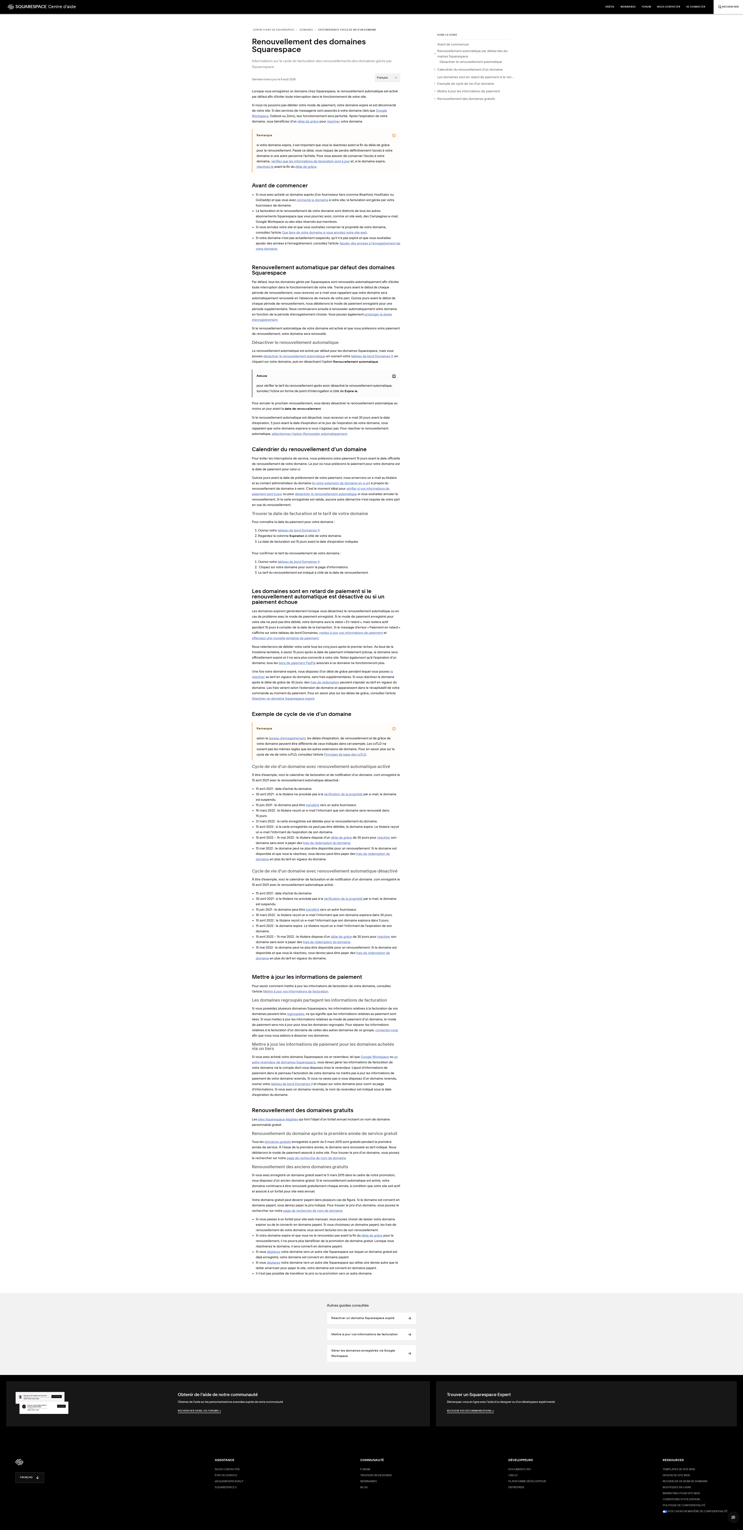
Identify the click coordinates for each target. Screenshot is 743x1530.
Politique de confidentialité (684, 1505)
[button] (733, 1517)
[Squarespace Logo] (19, 1462)
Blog (364, 1487)
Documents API (519, 1469)
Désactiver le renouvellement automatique (471, 62)
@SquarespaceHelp (229, 1481)
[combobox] (387, 77)
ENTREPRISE (516, 1487)
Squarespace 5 (226, 1487)
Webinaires (368, 1481)
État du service (226, 1475)
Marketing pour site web (681, 1493)
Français (26, 1477)
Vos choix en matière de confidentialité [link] (697, 1511)
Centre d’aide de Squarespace (273, 30)
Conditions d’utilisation (681, 1499)
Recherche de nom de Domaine (685, 1481)
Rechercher (730, 7)
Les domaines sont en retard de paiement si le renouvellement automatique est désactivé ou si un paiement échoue (476, 77)
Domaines (306, 30)
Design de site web (676, 1475)
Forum (365, 1469)
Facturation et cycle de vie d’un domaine (347, 30)
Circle (513, 1475)
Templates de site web (679, 1469)
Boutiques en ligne (677, 1487)
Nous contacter (227, 1469)
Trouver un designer (376, 1475)
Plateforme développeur (527, 1481)
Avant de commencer (453, 44)
